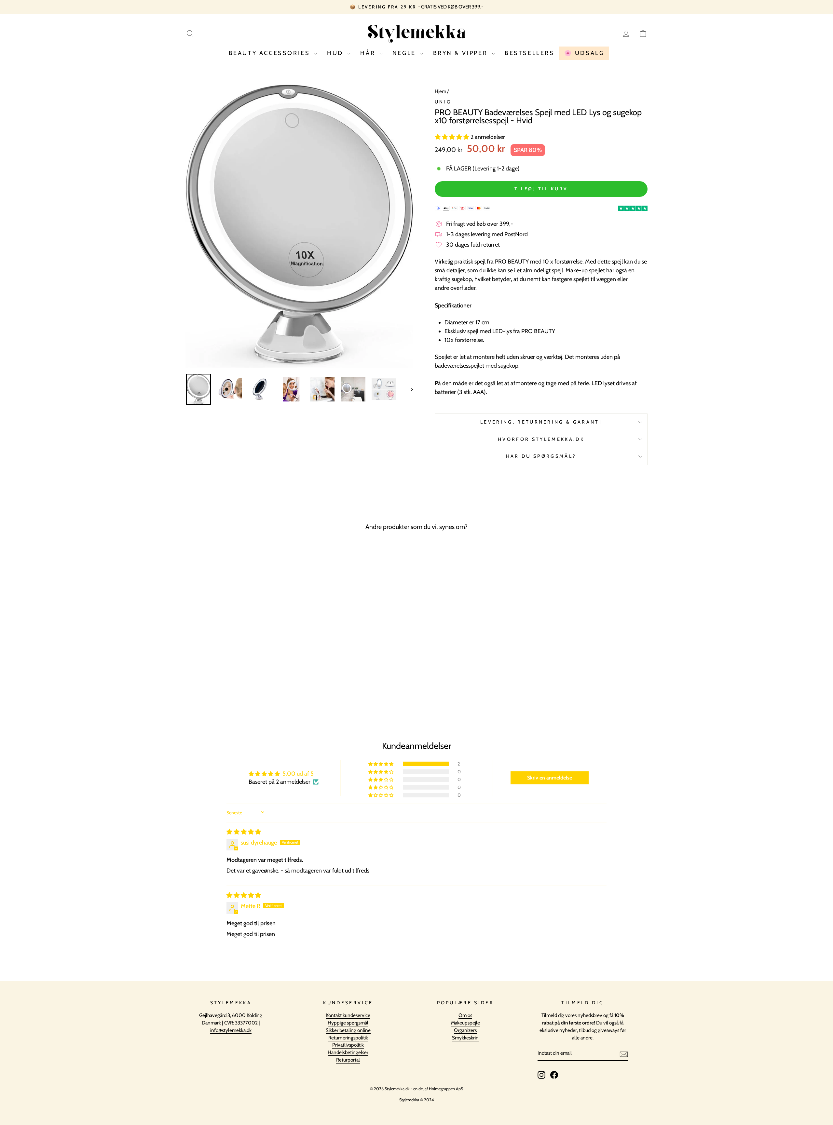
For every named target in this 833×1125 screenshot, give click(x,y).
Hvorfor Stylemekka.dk (541, 439)
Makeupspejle (465, 1023)
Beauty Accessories (270, 53)
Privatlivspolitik (348, 1045)
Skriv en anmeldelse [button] (549, 778)
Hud (336, 53)
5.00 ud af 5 (298, 773)
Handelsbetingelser (348, 1052)
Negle (405, 53)
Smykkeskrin (465, 1038)
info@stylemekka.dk (231, 1030)
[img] (243, 831)
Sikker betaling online (348, 1030)
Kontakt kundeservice (348, 1015)
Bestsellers (529, 53)
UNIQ (443, 102)
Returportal (348, 1060)
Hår (368, 53)
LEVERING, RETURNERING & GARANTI (541, 422)
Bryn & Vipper (461, 53)
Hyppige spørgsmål (348, 1023)
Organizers (465, 1030)
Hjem (440, 91)
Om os (465, 1015)
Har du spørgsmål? (541, 456)
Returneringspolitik (348, 1038)
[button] (453, 137)
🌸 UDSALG (584, 53)
